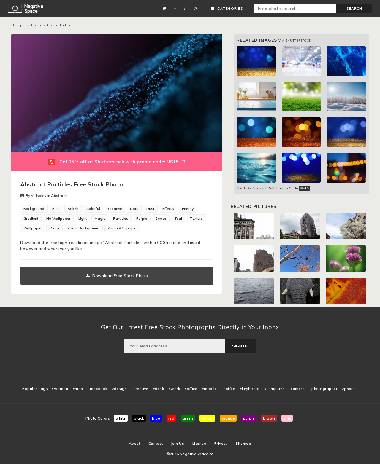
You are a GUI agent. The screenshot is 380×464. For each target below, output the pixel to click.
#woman (60, 388)
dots (134, 208)
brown (269, 418)
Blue (56, 208)
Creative (115, 208)
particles (120, 218)
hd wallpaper (58, 218)
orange (228, 418)
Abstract (36, 25)
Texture (196, 218)
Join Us (177, 443)
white (120, 418)
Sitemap (243, 443)
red (171, 418)
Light (82, 218)
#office (191, 388)
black (139, 418)
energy (188, 208)
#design (119, 388)
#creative (140, 388)
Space (160, 218)
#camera (297, 388)
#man (78, 388)
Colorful (93, 208)
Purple (141, 218)
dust (150, 208)
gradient (30, 218)
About (134, 443)
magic (100, 218)
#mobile (209, 388)
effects (168, 208)
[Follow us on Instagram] (197, 8)
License (199, 443)
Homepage (19, 25)
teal (178, 218)
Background (33, 208)
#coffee (228, 388)
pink (287, 418)
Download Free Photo (120, 275)
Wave (54, 228)
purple (249, 418)
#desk (158, 388)
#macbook (97, 388)
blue (156, 418)
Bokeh (73, 208)
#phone (349, 388)
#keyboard (250, 388)
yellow (207, 418)
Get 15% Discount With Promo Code (273, 188)
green (188, 418)
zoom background (83, 228)
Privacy (221, 443)
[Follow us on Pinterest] (187, 8)
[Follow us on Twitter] (166, 8)
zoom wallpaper (122, 228)
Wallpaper (32, 228)
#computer (274, 388)
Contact (155, 443)
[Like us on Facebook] (176, 8)
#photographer (323, 388)
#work (174, 388)
